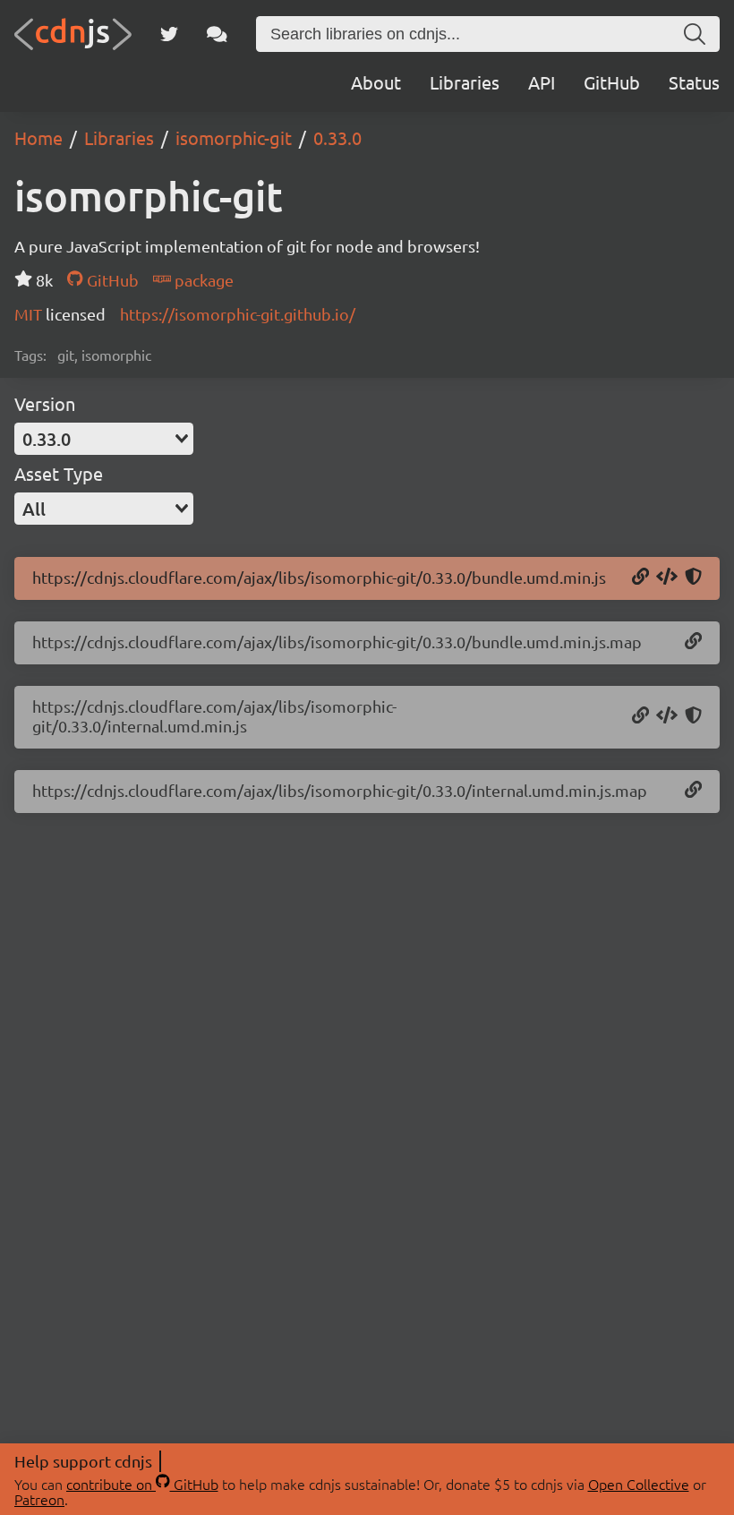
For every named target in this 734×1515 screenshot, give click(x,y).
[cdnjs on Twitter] (169, 34)
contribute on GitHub (142, 1484)
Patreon (39, 1499)
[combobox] (103, 439)
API (541, 82)
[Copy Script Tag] (667, 577)
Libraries (464, 82)
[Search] (694, 34)
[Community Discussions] (217, 34)
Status (694, 82)
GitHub (612, 82)
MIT (30, 313)
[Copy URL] (640, 577)
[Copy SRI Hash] (693, 577)
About (376, 82)
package (202, 279)
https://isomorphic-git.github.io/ (237, 313)
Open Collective (638, 1484)
